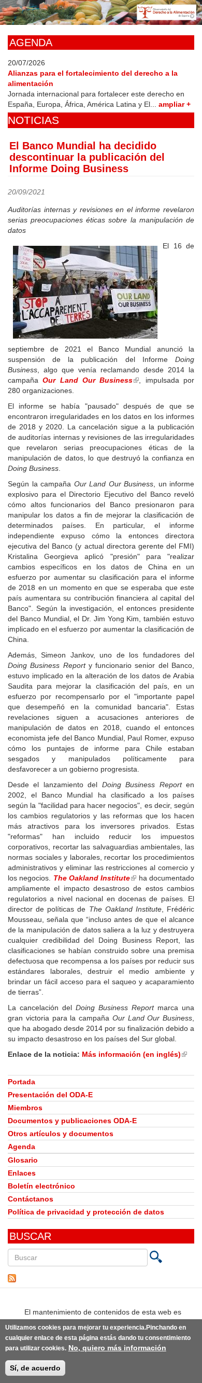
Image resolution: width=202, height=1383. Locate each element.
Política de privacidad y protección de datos (86, 1212)
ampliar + (174, 104)
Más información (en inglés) (134, 1054)
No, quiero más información (117, 1348)
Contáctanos (30, 1199)
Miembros (25, 1107)
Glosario (23, 1160)
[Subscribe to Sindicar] (101, 1278)
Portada (21, 1082)
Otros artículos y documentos (60, 1133)
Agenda (21, 1146)
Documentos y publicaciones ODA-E (72, 1120)
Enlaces (22, 1173)
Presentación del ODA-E (50, 1095)
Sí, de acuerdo (35, 1368)
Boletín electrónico (41, 1186)
